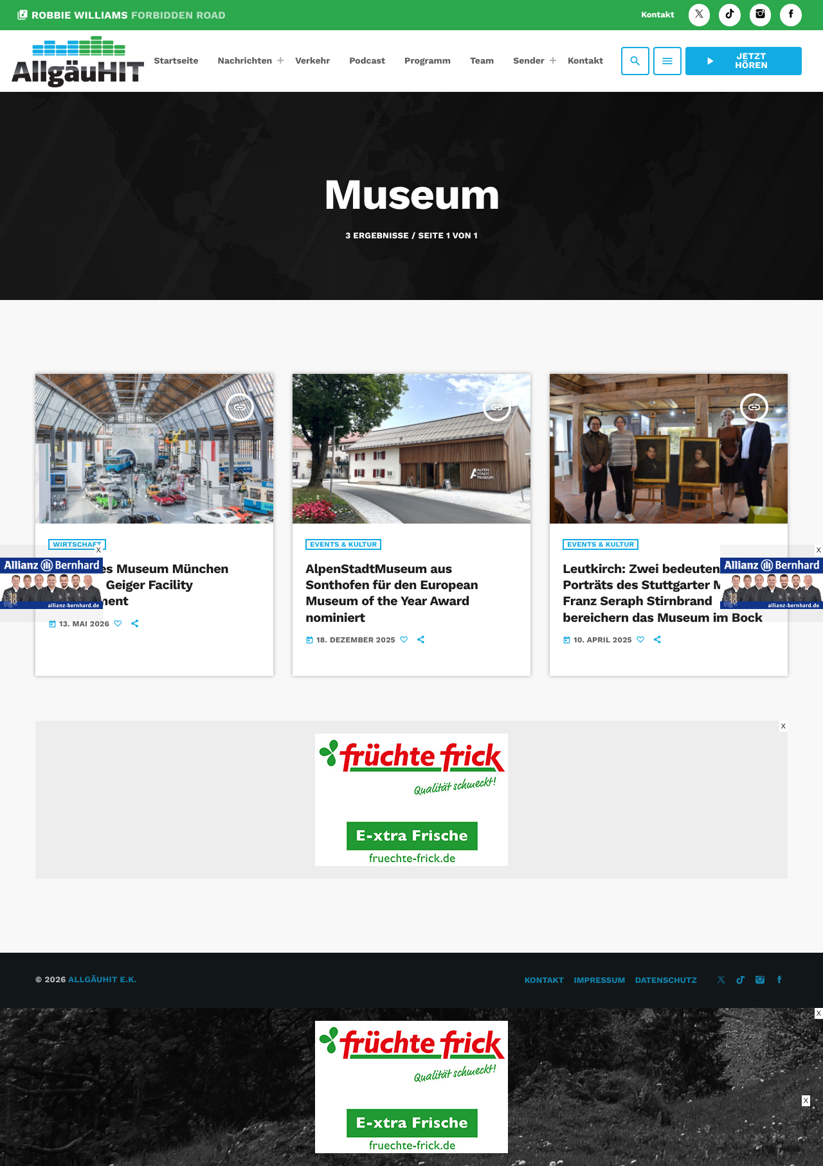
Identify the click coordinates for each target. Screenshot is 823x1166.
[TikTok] (730, 15)
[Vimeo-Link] (78, 61)
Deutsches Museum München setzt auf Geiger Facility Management (138, 584)
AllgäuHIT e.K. (102, 980)
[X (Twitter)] (699, 15)
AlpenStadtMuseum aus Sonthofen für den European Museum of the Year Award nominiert (391, 593)
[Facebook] (791, 15)
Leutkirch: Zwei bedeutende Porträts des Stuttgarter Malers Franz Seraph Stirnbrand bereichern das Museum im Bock (662, 593)
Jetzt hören (735, 61)
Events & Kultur (343, 544)
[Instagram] (761, 15)
